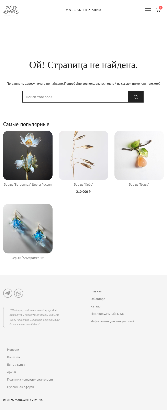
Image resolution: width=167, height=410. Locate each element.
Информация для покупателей (112, 321)
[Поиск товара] (136, 97)
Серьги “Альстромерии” (28, 258)
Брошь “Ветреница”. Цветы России (28, 184)
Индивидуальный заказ (107, 314)
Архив (11, 372)
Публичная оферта (20, 387)
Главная (96, 291)
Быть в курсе (16, 364)
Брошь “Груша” (139, 184)
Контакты (14, 357)
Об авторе (98, 299)
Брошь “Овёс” (83, 184)
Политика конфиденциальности (30, 379)
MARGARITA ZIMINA (83, 10)
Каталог (96, 306)
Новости (13, 349)
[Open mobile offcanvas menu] (148, 10)
